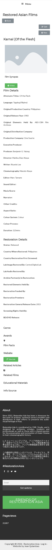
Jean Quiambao (31, 546)
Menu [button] (28, 3)
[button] (8, 21)
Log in (43, 544)
